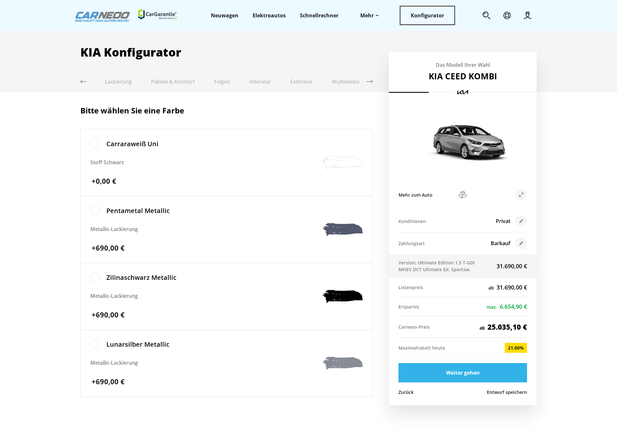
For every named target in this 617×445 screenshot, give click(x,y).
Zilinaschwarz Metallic (141, 277)
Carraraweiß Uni (132, 143)
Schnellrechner (319, 15)
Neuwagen (224, 15)
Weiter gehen (463, 372)
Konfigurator (427, 15)
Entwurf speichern (507, 392)
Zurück (406, 392)
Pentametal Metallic (138, 210)
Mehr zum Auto (415, 195)
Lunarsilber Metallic (137, 344)
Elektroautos (269, 15)
